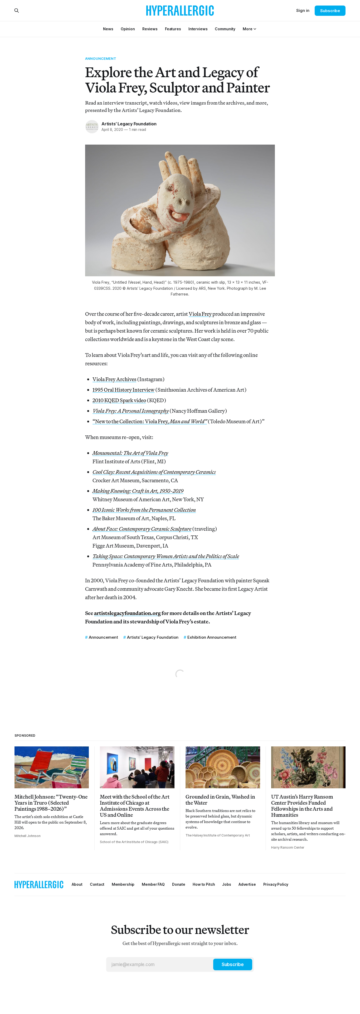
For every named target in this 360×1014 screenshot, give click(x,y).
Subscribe (330, 10)
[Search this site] (16, 10)
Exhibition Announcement (211, 637)
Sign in (302, 10)
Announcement (100, 58)
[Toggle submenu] (255, 29)
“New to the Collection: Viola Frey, (150, 421)
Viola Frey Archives (114, 379)
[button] (247, 29)
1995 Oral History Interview (123, 389)
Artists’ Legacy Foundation (129, 123)
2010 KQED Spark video (119, 400)
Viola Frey (200, 314)
